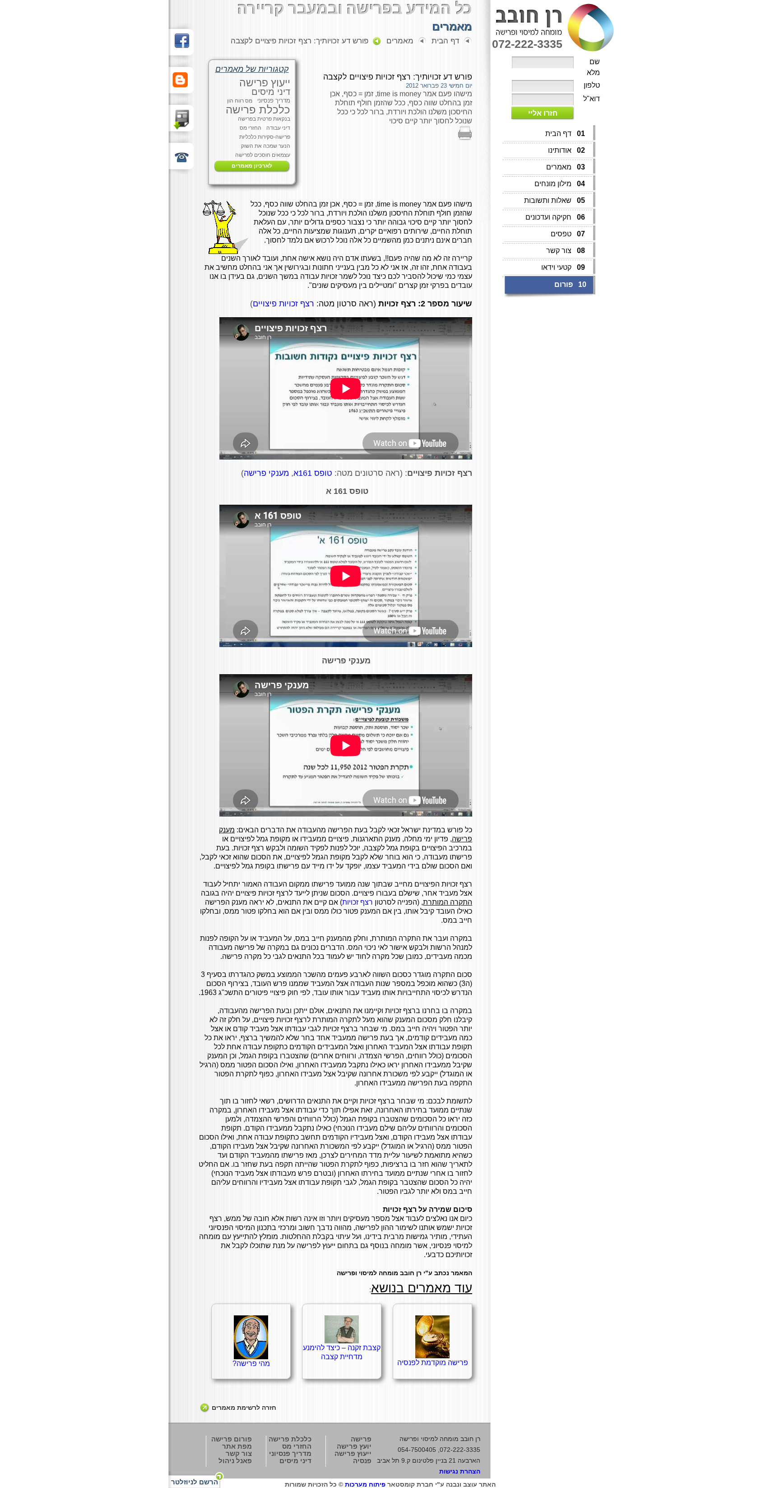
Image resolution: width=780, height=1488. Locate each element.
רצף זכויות (357, 902)
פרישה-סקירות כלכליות (264, 137)
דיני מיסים (270, 91)
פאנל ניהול (235, 1461)
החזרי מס (250, 128)
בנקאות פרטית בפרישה (264, 119)
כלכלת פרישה (258, 109)
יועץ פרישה (354, 1446)
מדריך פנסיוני (273, 100)
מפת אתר (237, 1446)
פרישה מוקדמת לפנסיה (432, 1362)
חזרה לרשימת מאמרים (244, 1407)
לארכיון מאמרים (252, 166)
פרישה (361, 1439)
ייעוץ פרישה (264, 82)
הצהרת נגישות (459, 1471)
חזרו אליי (542, 113)
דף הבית (445, 41)
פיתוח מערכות (365, 1484)
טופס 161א (312, 473)
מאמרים (399, 41)
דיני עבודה (278, 128)
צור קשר (239, 1453)
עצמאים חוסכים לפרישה (262, 155)
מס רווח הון (239, 101)
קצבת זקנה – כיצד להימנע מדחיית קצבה (342, 1352)
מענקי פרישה (266, 473)
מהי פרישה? (251, 1363)
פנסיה (362, 1461)
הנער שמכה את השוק (265, 146)
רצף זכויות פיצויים (283, 303)
